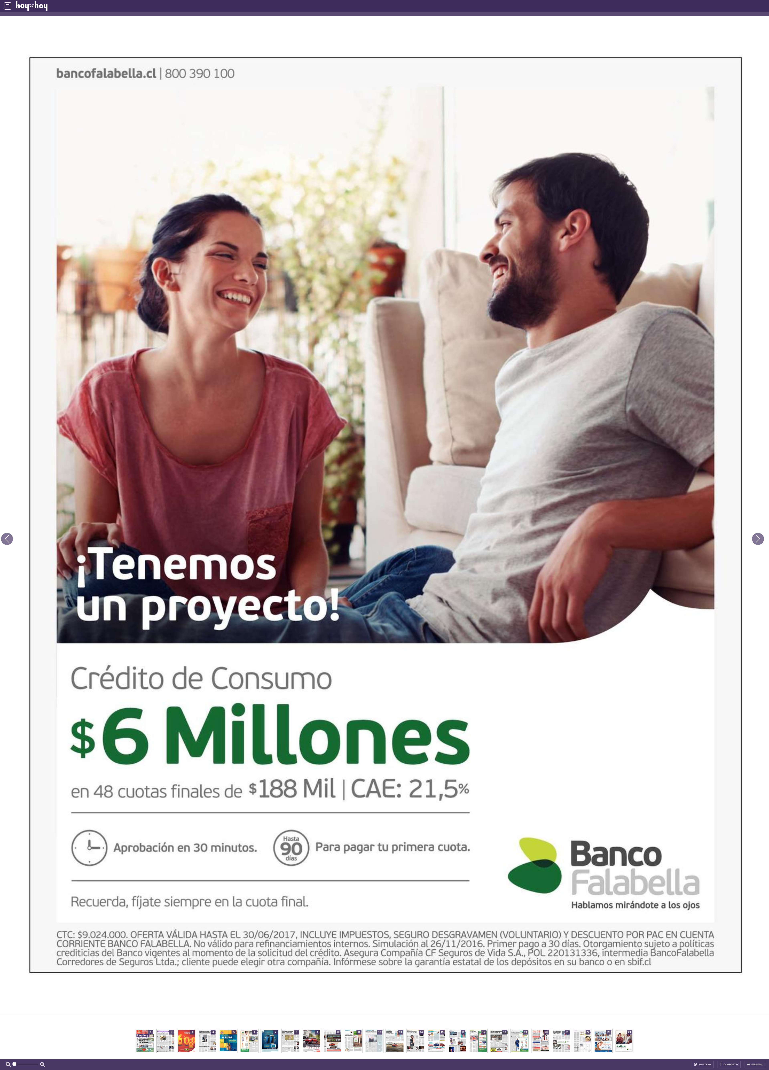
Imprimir (756, 1064)
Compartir (730, 1064)
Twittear (704, 1064)
